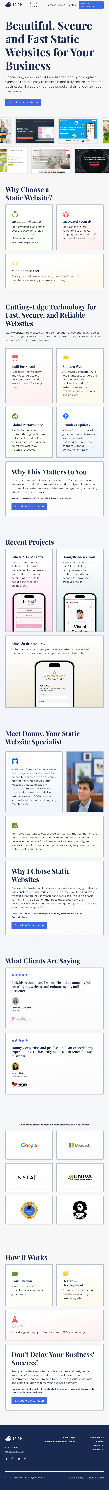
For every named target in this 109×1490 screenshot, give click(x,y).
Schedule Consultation (87, 5)
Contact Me (98, 1449)
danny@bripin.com (14, 1451)
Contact (72, 5)
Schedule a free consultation (60, 1441)
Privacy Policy (77, 1477)
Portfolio (51, 5)
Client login (69, 1437)
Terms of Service (95, 1477)
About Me (99, 1445)
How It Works (34, 5)
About (61, 5)
